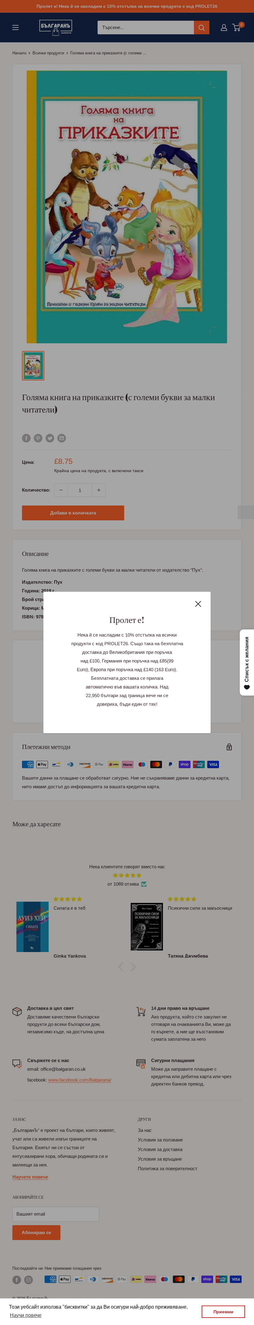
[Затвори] (198, 603)
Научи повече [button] (26, 1315)
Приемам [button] (223, 1311)
